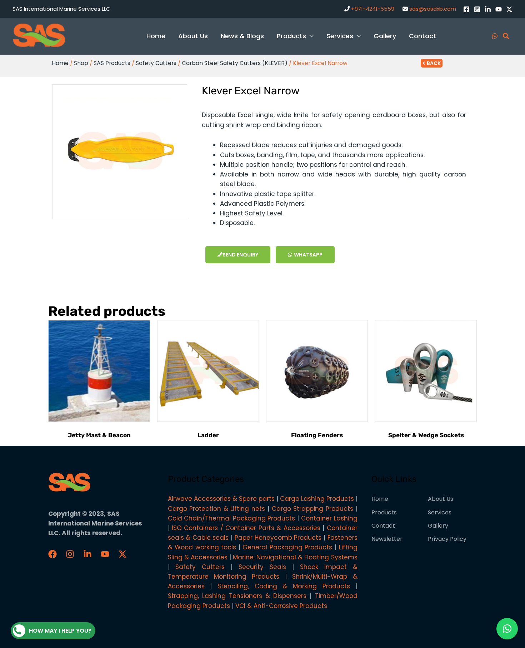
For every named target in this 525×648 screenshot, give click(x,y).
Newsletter (386, 539)
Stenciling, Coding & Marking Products (284, 586)
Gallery (438, 526)
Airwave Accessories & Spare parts (221, 498)
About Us (440, 499)
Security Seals (262, 567)
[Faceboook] (52, 554)
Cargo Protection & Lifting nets (216, 508)
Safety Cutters (156, 63)
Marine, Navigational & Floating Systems (295, 557)
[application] (310, 35)
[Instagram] (477, 9)
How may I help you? (60, 631)
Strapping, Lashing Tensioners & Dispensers (237, 596)
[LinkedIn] (488, 9)
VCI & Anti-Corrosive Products (281, 606)
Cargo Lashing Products (317, 498)
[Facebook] (466, 9)
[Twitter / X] (509, 9)
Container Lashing (329, 518)
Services (439, 512)
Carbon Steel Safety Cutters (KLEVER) (235, 63)
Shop (81, 63)
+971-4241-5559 (372, 9)
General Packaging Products (287, 547)
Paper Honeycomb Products (278, 537)
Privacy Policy (447, 539)
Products (384, 512)
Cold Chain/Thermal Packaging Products (231, 518)
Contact (383, 526)
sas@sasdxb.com (432, 9)
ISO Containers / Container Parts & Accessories (246, 528)
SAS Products (112, 63)
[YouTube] (498, 9)
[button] (507, 628)
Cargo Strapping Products (312, 508)
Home (60, 63)
